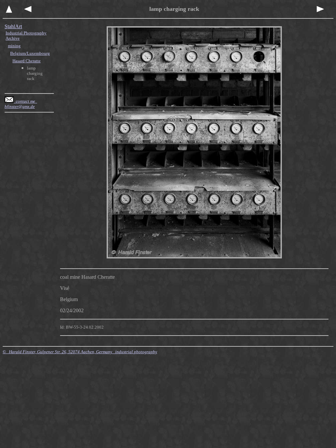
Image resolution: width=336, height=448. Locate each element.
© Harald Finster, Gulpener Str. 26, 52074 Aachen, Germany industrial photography (80, 351)
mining (14, 45)
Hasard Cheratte (26, 60)
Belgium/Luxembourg (30, 53)
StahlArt (13, 26)
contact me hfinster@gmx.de (21, 104)
